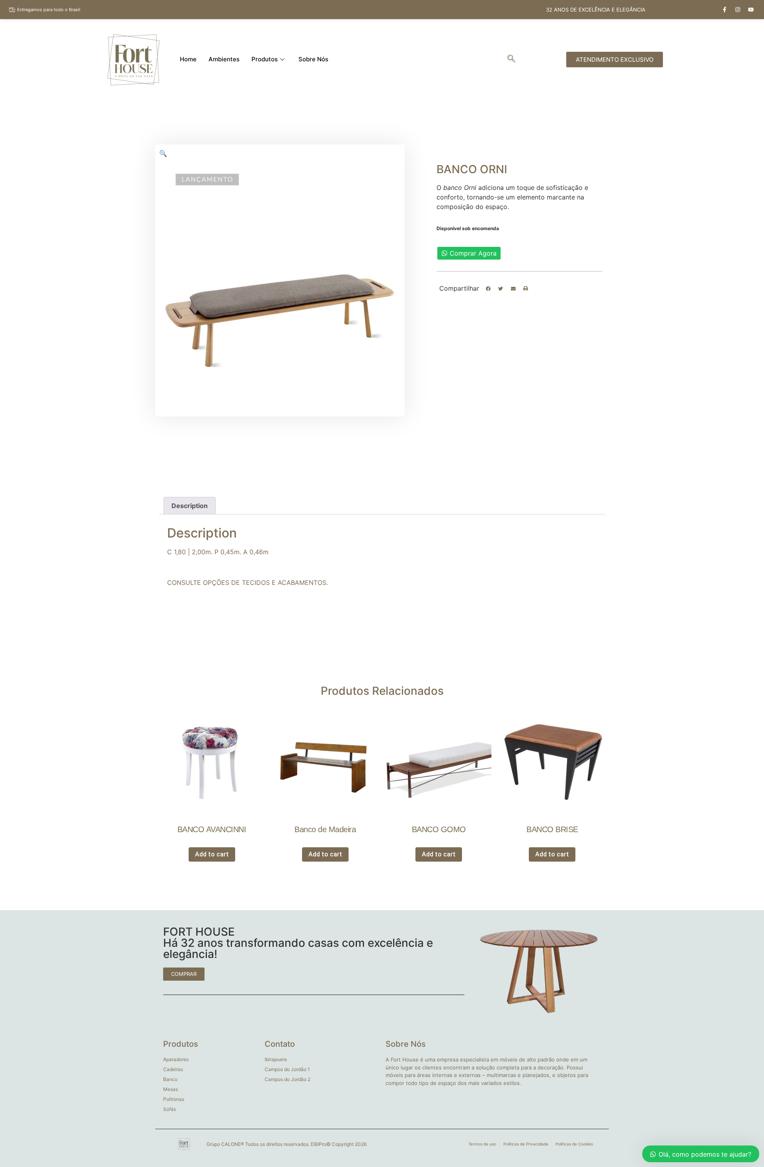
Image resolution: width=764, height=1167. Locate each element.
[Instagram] (737, 9)
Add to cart (212, 854)
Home (188, 59)
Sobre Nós (313, 59)
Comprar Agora (473, 253)
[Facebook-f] (724, 9)
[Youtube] (750, 9)
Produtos (264, 59)
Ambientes (224, 59)
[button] (488, 288)
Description (190, 506)
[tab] (190, 505)
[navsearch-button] (511, 59)
